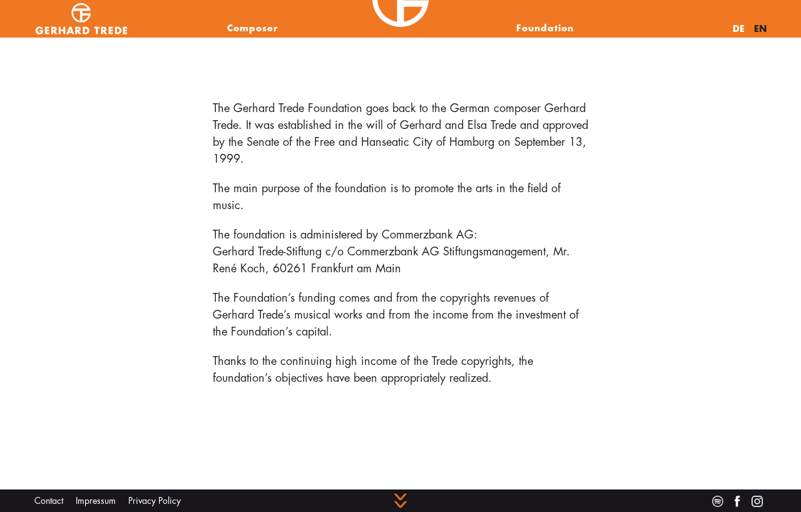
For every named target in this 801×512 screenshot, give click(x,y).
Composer (252, 28)
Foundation (545, 28)
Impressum (96, 500)
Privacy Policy (154, 500)
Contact (48, 500)
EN (760, 28)
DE (739, 28)
